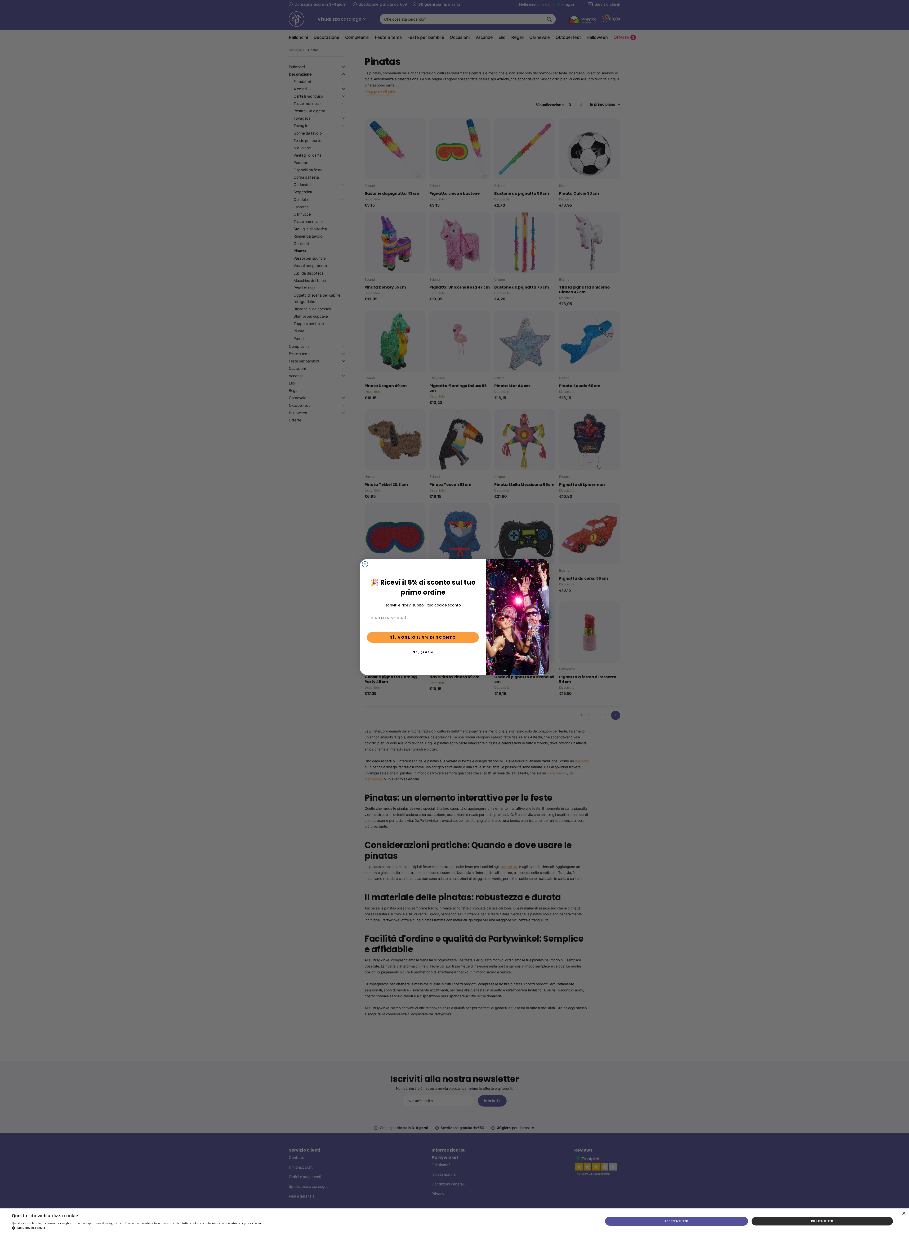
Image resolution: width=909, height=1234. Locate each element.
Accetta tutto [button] (676, 1221)
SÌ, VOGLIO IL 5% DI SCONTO (423, 637)
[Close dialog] (365, 564)
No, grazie (423, 652)
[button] (146, 1227)
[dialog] (454, 1221)
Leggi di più (272, 1223)
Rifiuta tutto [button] (822, 1221)
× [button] (903, 1213)
